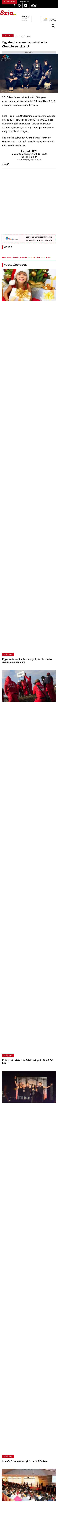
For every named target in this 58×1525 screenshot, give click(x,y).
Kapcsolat (24, 1)
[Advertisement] (29, 201)
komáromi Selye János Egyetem (35, 257)
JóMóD (16, 257)
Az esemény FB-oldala (29, 159)
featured (6, 257)
